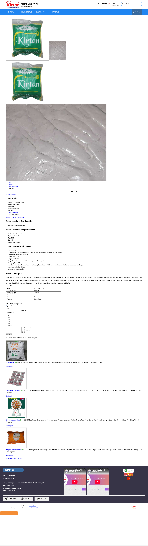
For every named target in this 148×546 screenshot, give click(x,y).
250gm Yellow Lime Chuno (13, 450)
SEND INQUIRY (10, 458)
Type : (89, 363)
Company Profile (26, 12)
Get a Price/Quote (11, 194)
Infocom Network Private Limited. (31, 507)
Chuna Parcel (10, 363)
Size (9, 240)
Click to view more (13, 212)
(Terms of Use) (32, 506)
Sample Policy (12, 261)
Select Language (102, 3)
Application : (66, 363)
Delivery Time (11, 257)
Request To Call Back (11, 217)
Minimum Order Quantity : (37, 363)
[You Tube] (128, 479)
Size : (119, 390)
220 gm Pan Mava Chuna (13, 420)
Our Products (41, 12)
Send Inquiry (137, 12)
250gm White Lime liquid (13, 390)
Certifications (11, 269)
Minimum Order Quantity (14, 225)
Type (9, 238)
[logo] (13, 8)
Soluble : (97, 363)
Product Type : (79, 363)
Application (11, 236)
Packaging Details (13, 263)
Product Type (12, 234)
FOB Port (10, 250)
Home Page (11, 12)
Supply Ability (11, 255)
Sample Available (12, 259)
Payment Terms (12, 252)
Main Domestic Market (14, 267)
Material (10, 242)
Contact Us (55, 12)
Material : (52, 363)
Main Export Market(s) (14, 265)
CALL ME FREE (18, 458)
